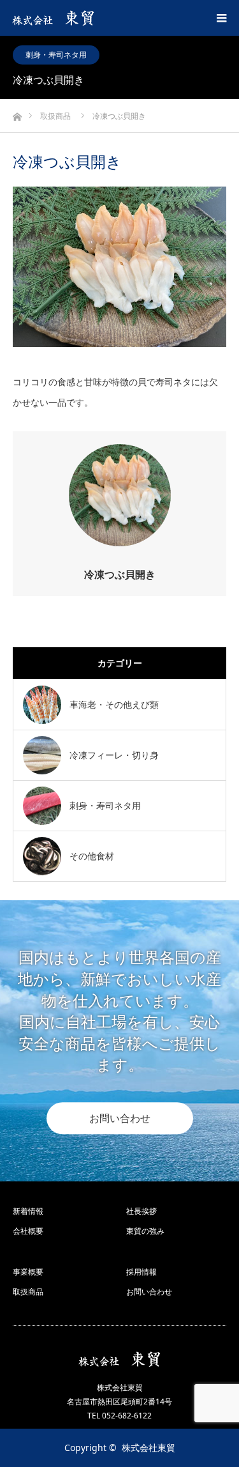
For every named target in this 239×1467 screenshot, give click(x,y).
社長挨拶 (141, 1211)
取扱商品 (28, 1291)
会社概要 (28, 1230)
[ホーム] (17, 113)
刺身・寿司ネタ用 (56, 54)
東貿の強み (145, 1230)
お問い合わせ (119, 1118)
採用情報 (141, 1271)
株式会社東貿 (148, 1447)
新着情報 (28, 1211)
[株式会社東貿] (53, 18)
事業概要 (28, 1271)
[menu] (221, 18)
